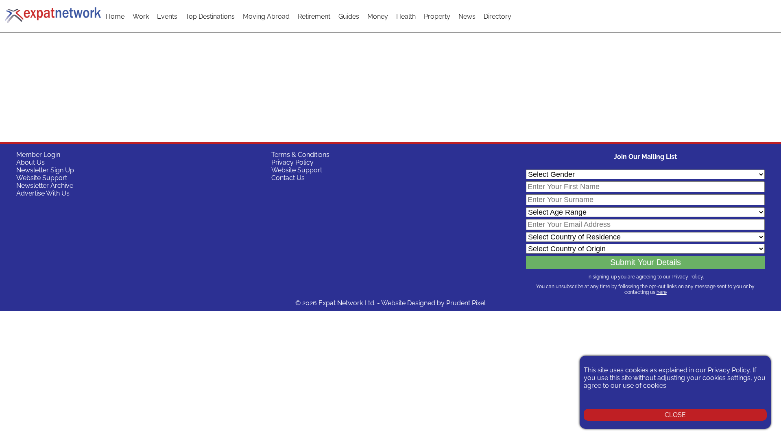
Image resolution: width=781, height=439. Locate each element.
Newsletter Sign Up (45, 170)
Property (437, 16)
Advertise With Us (43, 193)
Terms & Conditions (300, 155)
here (662, 292)
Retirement (314, 16)
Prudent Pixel (466, 303)
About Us (30, 162)
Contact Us (288, 178)
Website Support (41, 178)
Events (167, 16)
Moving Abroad (266, 16)
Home (115, 16)
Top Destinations (210, 16)
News (467, 16)
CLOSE (675, 415)
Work (141, 16)
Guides (348, 16)
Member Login (38, 155)
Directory (497, 16)
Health (406, 16)
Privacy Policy (292, 162)
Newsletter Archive (44, 185)
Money (377, 16)
